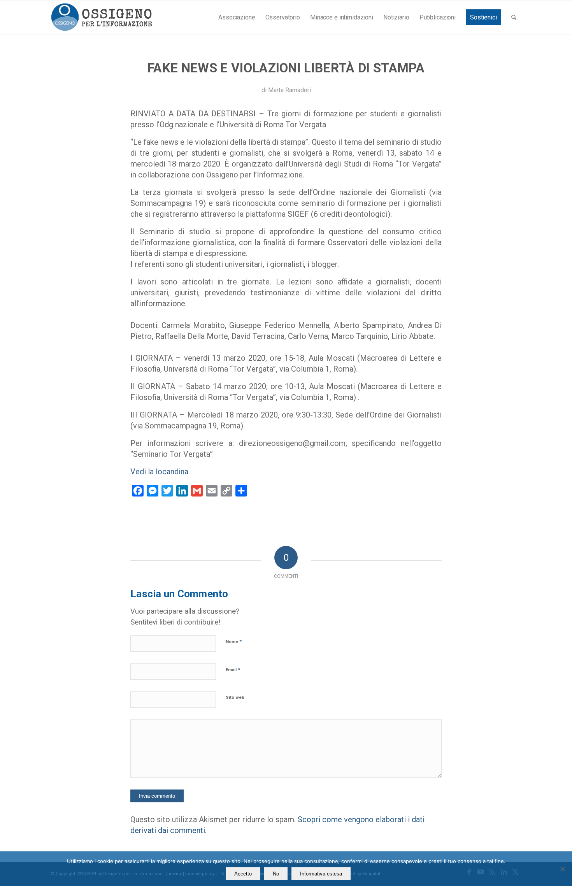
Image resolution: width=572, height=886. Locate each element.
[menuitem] (236, 17)
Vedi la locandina (159, 471)
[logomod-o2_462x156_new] (101, 17)
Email (233, 669)
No (276, 874)
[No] (562, 869)
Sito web (235, 697)
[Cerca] (513, 17)
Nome (234, 641)
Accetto (243, 874)
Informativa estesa (321, 874)
